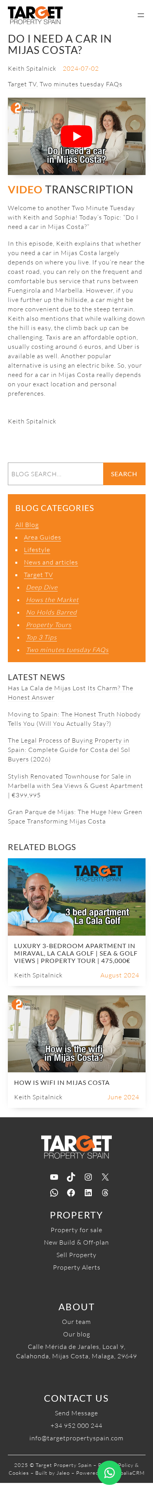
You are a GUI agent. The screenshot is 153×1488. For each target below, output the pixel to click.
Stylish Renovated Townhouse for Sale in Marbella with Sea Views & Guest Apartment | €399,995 (75, 785)
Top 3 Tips (41, 637)
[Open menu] (141, 15)
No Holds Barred (51, 612)
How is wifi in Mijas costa (62, 1082)
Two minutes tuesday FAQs (81, 84)
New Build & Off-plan (76, 1242)
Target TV (22, 84)
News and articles (51, 562)
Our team (76, 1321)
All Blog (27, 525)
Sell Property (76, 1255)
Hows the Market (52, 600)
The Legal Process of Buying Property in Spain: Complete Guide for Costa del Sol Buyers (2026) (69, 749)
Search (124, 473)
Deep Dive (42, 587)
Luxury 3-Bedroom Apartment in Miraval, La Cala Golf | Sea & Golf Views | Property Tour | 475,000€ (76, 953)
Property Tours (48, 625)
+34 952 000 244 (76, 1425)
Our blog (76, 1334)
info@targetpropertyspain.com (76, 1438)
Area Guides (42, 537)
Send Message (76, 1413)
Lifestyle (37, 550)
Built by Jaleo (52, 1473)
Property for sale (76, 1230)
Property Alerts (76, 1267)
